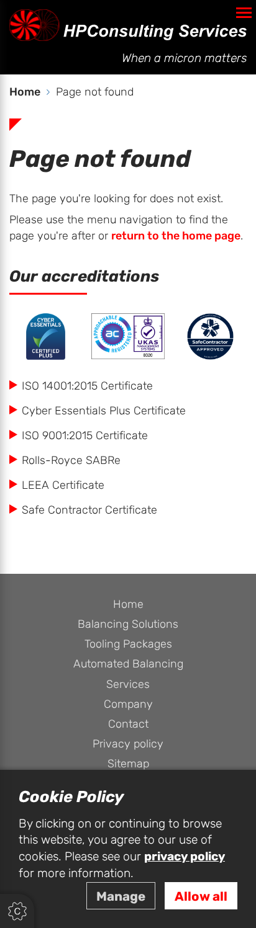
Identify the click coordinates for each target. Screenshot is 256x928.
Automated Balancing (128, 664)
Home (128, 604)
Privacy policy (128, 744)
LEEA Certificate (63, 485)
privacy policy (184, 856)
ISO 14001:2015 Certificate (87, 386)
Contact (128, 724)
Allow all (201, 896)
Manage (120, 896)
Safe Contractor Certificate (89, 510)
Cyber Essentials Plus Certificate (104, 410)
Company (128, 704)
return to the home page (175, 236)
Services (128, 684)
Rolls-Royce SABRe (71, 460)
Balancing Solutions (128, 624)
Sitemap (128, 763)
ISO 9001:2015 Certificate (85, 435)
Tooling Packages (128, 644)
